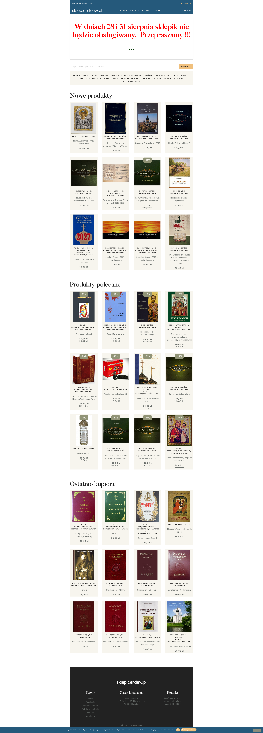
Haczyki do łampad (89, 78)
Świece (115, 78)
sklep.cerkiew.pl (87, 10)
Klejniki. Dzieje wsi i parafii (179, 143)
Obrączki (104, 78)
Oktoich (115, 533)
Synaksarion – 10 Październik (115, 642)
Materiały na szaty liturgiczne (136, 78)
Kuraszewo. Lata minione (179, 394)
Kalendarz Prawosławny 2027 (147, 143)
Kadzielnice (116, 75)
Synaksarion (115, 585)
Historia (108, 136)
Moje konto (90, 716)
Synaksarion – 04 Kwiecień (179, 590)
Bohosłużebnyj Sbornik (147, 538)
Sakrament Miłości (84, 334)
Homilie (84, 590)
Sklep (116, 10)
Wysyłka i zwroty (143, 10)
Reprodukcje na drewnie (178, 451)
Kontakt (157, 10)
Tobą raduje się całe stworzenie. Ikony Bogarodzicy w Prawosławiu (179, 337)
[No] (257, 730)
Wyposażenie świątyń (164, 78)
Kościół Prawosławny (115, 334)
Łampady (185, 75)
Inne (116, 136)
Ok (178, 730)
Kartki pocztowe (132, 75)
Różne (180, 78)
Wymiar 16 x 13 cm (179, 453)
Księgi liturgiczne (83, 389)
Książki (174, 75)
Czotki (86, 75)
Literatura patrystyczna (83, 585)
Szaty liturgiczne (132, 81)
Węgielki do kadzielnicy (115, 389)
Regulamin (128, 10)
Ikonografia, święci (178, 325)
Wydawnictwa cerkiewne (115, 250)
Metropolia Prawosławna (147, 138)
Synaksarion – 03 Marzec (147, 590)
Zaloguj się (187, 3)
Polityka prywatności (90, 709)
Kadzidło (104, 75)
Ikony (94, 75)
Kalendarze (142, 136)
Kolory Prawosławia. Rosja (179, 646)
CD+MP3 (76, 75)
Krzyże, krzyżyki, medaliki (156, 75)
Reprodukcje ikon (87, 136)
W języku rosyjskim (147, 533)
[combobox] (123, 66)
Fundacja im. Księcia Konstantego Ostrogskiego (84, 250)
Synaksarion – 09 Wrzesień (83, 642)
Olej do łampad (80, 448)
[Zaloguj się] (181, 3)
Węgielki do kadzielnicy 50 (115, 394)
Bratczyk (172, 524)
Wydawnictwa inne (116, 138)
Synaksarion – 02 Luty (115, 590)
